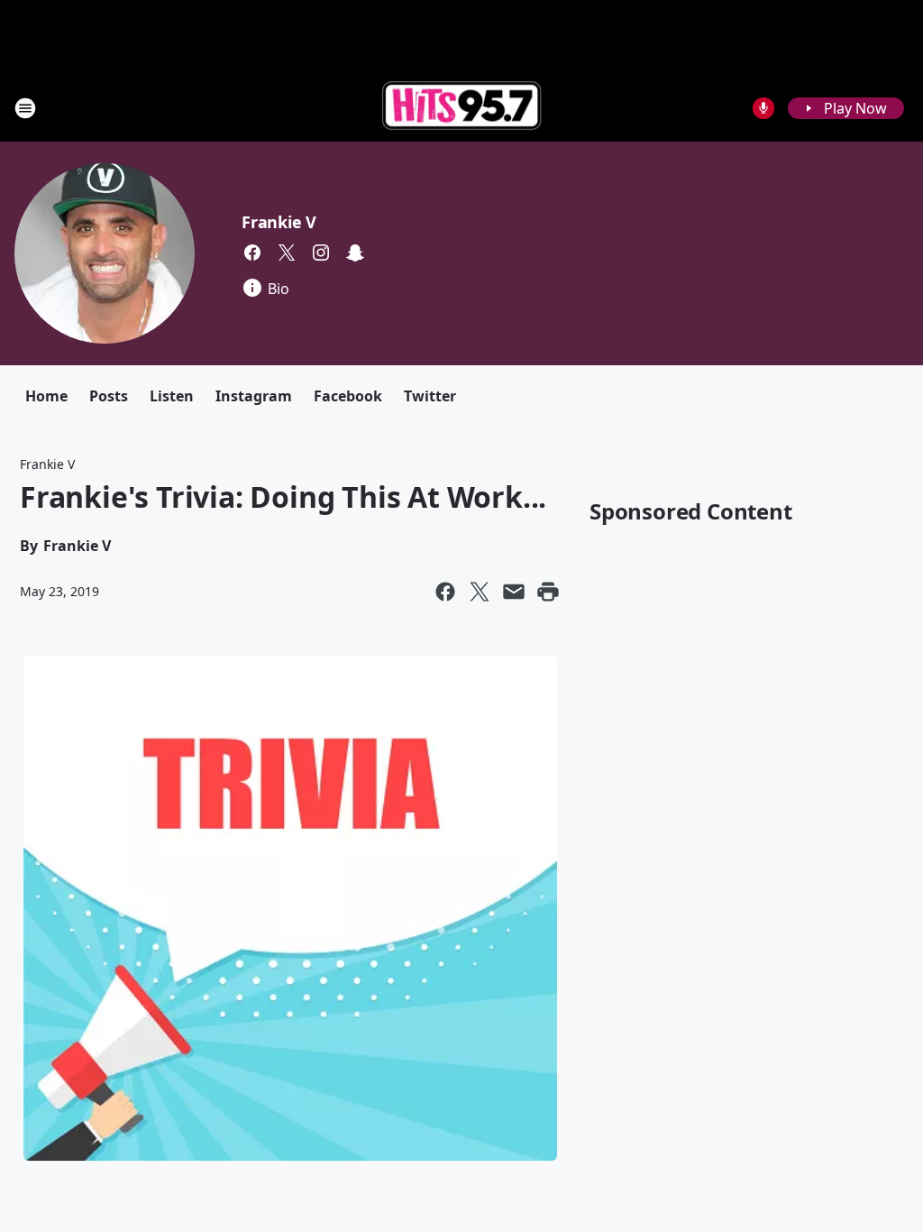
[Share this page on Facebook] (445, 591)
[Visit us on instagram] (321, 252)
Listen (172, 396)
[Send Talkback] (763, 108)
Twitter (430, 396)
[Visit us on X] (286, 252)
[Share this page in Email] (513, 591)
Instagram (253, 396)
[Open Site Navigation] (25, 108)
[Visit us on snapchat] (355, 252)
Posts (108, 396)
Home (46, 396)
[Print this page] (548, 591)
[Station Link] (461, 107)
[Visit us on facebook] (252, 252)
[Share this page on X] (479, 591)
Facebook (348, 396)
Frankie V (279, 222)
